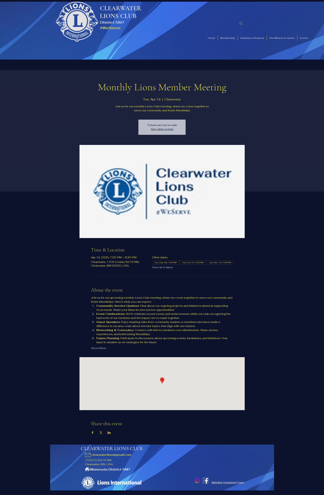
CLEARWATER (120, 8)
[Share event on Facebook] (92, 432)
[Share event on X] (100, 432)
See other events (162, 129)
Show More (98, 348)
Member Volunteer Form (228, 482)
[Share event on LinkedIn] (109, 432)
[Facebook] (205, 480)
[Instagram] (197, 480)
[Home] (87, 469)
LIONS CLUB (118, 16)
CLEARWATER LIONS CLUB (112, 448)
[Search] (241, 23)
